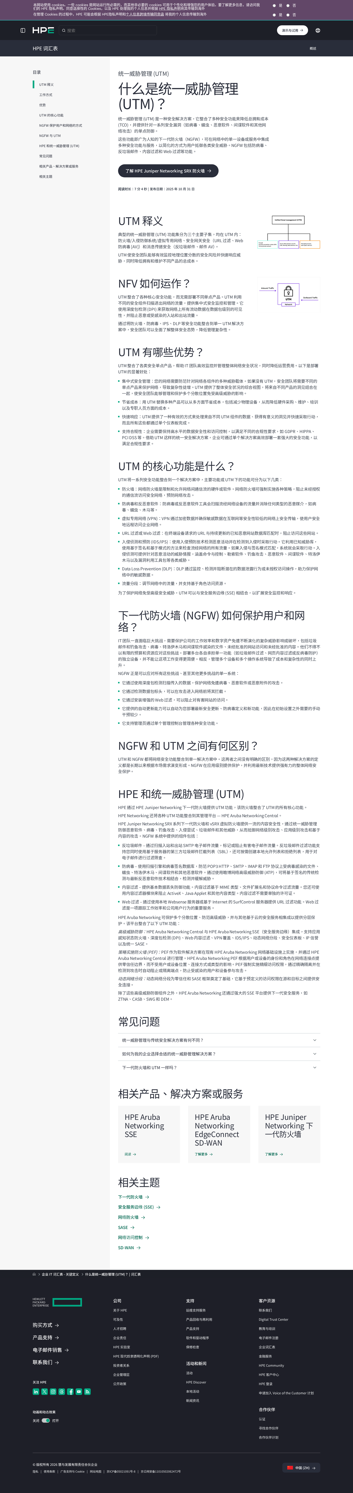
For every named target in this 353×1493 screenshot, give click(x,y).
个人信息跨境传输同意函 (145, 14)
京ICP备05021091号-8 (121, 1471)
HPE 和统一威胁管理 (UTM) (59, 145)
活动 (189, 1372)
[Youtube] (79, 1391)
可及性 (118, 1319)
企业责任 (119, 1337)
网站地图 (95, 1471)
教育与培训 (267, 1328)
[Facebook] (70, 1391)
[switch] (43, 1421)
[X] (44, 1391)
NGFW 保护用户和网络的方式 (60, 125)
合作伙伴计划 (268, 1437)
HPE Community (271, 1365)
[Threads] (61, 1391)
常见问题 (45, 155)
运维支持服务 (196, 1310)
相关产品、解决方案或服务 (58, 166)
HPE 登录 (266, 1383)
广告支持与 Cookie (72, 1471)
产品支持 (192, 1328)
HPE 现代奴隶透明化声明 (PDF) (136, 1356)
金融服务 (265, 1356)
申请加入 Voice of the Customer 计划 (286, 1392)
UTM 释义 (46, 84)
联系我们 (265, 1310)
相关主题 (45, 176)
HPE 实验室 (121, 1346)
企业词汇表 (267, 1346)
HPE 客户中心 (269, 1374)
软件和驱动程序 (197, 1337)
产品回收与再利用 (199, 1319)
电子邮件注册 (268, 1337)
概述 (313, 48)
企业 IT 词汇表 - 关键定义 (61, 1274)
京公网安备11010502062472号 (161, 1471)
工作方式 (45, 94)
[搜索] (63, 30)
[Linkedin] (36, 1391)
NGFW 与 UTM (50, 135)
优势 (42, 104)
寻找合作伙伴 (268, 1428)
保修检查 (192, 1346)
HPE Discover (196, 1382)
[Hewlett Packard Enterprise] (43, 30)
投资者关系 (121, 1365)
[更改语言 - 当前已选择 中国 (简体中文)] (318, 30)
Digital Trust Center (273, 1319)
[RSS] (87, 1391)
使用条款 (49, 1471)
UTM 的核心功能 (51, 115)
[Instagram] (53, 1391)
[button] (23, 30)
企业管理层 (121, 1374)
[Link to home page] (34, 1274)
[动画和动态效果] (46, 1420)
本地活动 (192, 1391)
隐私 (35, 1471)
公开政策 (119, 1383)
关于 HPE (120, 1310)
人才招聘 (119, 1328)
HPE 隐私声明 (170, 8)
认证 (262, 1418)
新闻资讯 (192, 1400)
